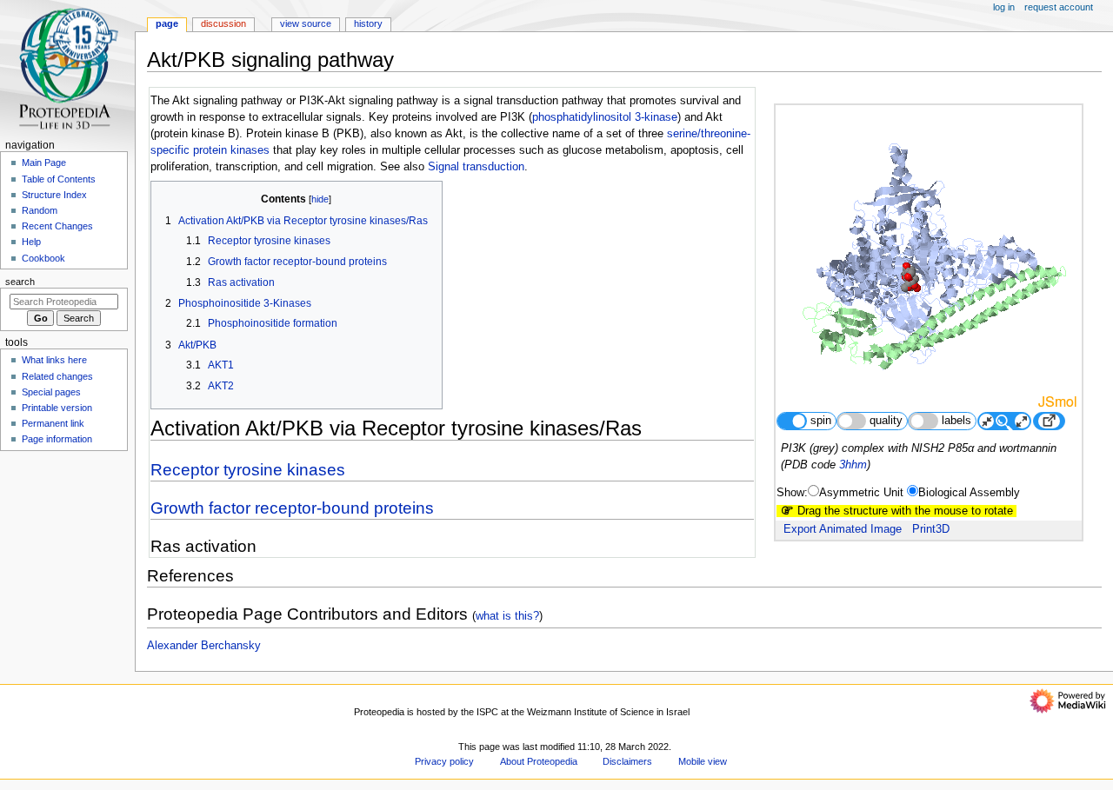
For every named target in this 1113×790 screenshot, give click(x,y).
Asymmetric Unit (861, 493)
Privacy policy (444, 761)
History (368, 23)
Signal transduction (476, 167)
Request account (1058, 7)
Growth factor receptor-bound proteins (292, 508)
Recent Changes (57, 226)
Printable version (57, 407)
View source (305, 23)
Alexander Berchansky (204, 646)
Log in (1004, 7)
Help (31, 241)
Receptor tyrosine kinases (247, 470)
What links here (54, 360)
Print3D (931, 529)
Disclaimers (627, 761)
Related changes (57, 376)
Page (167, 23)
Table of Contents (59, 179)
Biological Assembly (969, 493)
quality (886, 421)
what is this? (507, 615)
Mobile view (702, 761)
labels (956, 421)
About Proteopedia (538, 761)
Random (39, 210)
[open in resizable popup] (1048, 421)
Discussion (223, 23)
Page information (57, 439)
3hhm (853, 465)
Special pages (51, 392)
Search (20, 281)
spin (820, 421)
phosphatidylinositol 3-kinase (604, 117)
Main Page (44, 162)
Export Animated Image (842, 529)
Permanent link (53, 423)
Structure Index (54, 194)
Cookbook (43, 258)
